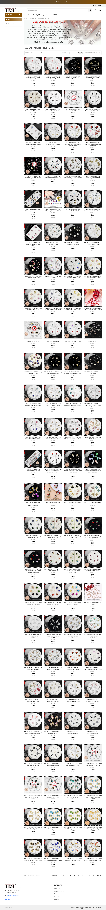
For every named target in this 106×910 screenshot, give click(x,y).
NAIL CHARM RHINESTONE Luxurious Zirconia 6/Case (73, 700)
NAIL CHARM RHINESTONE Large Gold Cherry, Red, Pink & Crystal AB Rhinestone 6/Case (33, 571)
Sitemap (56, 899)
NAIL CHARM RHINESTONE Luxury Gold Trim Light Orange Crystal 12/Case (93, 829)
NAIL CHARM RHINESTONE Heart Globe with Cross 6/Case (33, 340)
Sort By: (27, 52)
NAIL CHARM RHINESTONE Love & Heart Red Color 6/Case (73, 668)
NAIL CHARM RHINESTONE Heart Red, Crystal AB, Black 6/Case (72, 340)
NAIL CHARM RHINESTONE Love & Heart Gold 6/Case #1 (73, 635)
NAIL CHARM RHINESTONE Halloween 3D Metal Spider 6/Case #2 (53, 77)
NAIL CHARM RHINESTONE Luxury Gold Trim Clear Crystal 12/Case (33, 828)
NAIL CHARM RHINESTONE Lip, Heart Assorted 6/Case (33, 635)
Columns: (63, 52)
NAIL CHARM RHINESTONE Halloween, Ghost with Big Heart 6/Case (33, 177)
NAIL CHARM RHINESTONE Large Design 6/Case (72, 536)
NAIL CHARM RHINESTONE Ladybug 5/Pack (53, 503)
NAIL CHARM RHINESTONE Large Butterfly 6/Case (92, 503)
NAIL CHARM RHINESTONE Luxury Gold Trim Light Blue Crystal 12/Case (53, 829)
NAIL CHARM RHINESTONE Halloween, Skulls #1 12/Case (73, 210)
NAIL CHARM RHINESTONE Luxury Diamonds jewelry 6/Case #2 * (93, 764)
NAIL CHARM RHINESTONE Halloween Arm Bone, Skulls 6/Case (93, 77)
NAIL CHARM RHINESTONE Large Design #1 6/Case (33, 536)
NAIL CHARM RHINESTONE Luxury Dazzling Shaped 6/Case (73, 764)
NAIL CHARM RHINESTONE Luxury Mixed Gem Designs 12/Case (73, 859)
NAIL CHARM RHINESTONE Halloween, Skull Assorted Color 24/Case (33, 211)
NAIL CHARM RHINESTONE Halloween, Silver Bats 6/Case (53, 176)
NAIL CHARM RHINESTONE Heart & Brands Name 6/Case (72, 243)
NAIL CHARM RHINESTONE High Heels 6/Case (93, 438)
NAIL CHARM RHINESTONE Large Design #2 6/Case (53, 536)
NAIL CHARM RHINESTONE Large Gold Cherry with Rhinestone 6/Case (92, 537)
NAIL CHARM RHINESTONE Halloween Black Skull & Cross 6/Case (53, 111)
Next (98, 875)
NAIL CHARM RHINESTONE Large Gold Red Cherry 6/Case (53, 570)
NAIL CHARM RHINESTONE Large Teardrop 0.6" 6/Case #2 (33, 603)
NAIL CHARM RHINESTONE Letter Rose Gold (92, 603)
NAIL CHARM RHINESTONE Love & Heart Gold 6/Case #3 (33, 668)
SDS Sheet (56, 15)
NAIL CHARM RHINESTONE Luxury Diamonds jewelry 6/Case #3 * (33, 796)
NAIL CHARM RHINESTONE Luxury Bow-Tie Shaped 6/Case (93, 700)
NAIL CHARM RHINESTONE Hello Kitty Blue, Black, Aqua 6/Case (33, 404)
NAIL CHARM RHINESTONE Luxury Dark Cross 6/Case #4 (53, 764)
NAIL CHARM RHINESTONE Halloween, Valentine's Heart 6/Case (33, 244)
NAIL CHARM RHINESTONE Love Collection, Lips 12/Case (33, 700)
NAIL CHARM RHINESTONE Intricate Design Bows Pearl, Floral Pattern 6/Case (73, 471)
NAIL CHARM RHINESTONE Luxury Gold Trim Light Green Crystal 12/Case (73, 829)
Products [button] (9, 15)
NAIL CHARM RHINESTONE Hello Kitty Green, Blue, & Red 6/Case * (72, 404)
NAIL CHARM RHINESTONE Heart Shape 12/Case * (92, 340)
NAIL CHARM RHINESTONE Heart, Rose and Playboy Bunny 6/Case (72, 372)
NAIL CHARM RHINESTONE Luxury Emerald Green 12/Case (73, 796)
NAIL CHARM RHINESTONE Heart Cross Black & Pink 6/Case (92, 277)
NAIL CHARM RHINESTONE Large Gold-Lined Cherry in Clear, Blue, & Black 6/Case (73, 571)
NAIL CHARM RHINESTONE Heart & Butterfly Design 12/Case (92, 243)
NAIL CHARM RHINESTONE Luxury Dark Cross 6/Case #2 (93, 732)
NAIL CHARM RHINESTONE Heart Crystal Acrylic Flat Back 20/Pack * (93, 308)
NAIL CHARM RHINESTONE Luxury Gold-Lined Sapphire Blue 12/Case (53, 859)
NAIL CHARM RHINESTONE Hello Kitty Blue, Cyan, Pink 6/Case (53, 404)
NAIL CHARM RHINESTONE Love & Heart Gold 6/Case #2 (93, 635)
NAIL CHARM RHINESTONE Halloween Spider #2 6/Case (33, 143)
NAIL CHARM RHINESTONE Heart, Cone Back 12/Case (33, 372)
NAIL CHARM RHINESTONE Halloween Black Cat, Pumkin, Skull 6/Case (33, 111)
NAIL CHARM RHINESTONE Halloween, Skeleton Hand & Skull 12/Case (73, 177)
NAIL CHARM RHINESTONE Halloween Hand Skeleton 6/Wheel (73, 111)
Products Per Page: (90, 52)
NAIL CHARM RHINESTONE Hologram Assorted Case (33, 470)
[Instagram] (6, 899)
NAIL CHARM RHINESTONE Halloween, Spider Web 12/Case (92, 210)
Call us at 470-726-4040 (13, 895)
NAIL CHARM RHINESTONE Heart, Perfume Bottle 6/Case (53, 372)
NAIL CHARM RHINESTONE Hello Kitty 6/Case (92, 372)
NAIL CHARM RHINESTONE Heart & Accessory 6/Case (53, 243)
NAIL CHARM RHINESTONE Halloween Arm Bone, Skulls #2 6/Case (73, 77)
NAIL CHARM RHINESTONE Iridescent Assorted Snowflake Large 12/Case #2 (33, 504)
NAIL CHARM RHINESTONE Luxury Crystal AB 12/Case (53, 732)
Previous (54, 875)
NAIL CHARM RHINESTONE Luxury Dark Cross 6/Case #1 (73, 732)
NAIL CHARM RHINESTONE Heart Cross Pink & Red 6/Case (33, 308)
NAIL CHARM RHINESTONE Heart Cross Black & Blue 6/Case (72, 277)
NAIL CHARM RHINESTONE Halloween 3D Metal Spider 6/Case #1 (33, 77)
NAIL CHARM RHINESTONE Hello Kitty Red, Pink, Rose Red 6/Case (72, 438)
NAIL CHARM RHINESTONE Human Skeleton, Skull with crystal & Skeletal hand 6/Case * (53, 471)
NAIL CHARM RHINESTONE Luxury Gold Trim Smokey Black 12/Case (33, 859)
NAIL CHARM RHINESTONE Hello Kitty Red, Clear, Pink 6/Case (53, 438)
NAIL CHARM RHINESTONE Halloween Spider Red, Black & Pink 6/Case (93, 144)
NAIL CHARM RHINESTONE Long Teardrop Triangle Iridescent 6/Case (53, 636)
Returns (48, 15)
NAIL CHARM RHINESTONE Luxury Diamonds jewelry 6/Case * (53, 796)
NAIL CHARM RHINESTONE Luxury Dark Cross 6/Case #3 (33, 764)
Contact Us (27, 15)
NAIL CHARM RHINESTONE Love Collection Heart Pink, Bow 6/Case (93, 668)
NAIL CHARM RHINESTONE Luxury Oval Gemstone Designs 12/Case (93, 859)
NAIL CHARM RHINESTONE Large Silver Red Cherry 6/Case (92, 570)
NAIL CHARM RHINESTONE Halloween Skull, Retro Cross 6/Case (92, 111)
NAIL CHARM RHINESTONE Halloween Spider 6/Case (53, 143)
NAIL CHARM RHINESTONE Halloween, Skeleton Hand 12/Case (93, 177)
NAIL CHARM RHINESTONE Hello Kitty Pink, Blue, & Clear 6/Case (33, 438)
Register (99, 5)
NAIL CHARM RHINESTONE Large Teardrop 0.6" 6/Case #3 (53, 603)
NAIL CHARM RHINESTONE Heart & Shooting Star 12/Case (33, 277)
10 (93, 875)
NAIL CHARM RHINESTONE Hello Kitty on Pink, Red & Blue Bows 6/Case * (92, 405)
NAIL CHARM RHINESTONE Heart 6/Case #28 (53, 277)
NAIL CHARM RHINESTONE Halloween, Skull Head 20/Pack (53, 210)
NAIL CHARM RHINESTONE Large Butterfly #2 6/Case (72, 503)
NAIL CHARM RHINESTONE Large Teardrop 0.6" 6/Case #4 (72, 603)
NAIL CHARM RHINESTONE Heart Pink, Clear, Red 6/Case (53, 340)
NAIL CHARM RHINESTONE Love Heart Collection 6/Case (53, 700)
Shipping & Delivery (38, 15)
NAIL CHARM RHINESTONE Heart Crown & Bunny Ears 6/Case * (53, 308)
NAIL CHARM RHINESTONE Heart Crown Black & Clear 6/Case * (72, 308)
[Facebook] (9, 899)
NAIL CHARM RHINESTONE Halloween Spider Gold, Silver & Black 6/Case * (73, 144)
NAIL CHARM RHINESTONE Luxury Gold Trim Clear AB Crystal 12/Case (93, 797)
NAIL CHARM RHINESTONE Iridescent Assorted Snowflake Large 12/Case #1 (93, 471)
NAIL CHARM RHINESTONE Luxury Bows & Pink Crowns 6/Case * (33, 732)
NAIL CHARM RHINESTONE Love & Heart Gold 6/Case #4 (53, 668)
